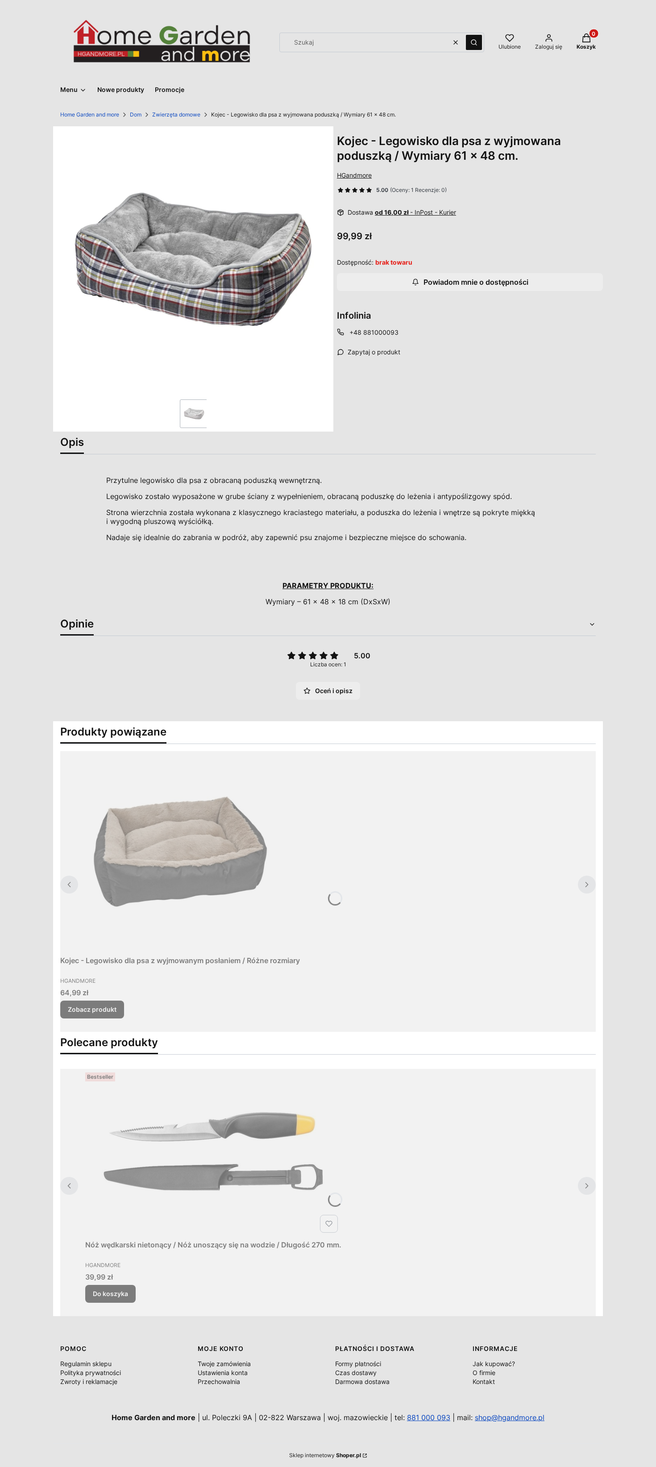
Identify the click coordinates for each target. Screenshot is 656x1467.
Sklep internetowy (325, 1455)
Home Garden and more (89, 114)
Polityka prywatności (90, 1372)
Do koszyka (110, 1293)
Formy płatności (358, 1363)
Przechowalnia (219, 1381)
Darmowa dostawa (362, 1381)
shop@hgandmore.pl (509, 1417)
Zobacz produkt (92, 1009)
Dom (135, 114)
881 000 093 (428, 1417)
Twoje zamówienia (224, 1363)
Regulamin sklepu (86, 1363)
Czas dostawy (356, 1372)
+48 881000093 (374, 332)
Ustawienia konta (223, 1372)
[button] (474, 42)
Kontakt (484, 1381)
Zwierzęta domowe (176, 114)
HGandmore (354, 175)
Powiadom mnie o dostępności (475, 282)
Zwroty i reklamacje (88, 1381)
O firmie (484, 1372)
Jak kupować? (494, 1363)
